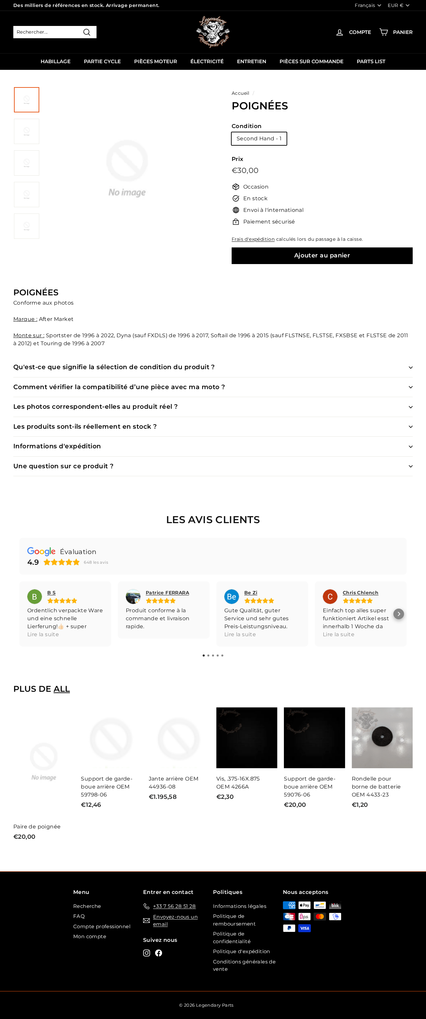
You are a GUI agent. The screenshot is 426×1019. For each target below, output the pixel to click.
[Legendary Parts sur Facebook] (158, 953)
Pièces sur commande (311, 61)
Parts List (371, 61)
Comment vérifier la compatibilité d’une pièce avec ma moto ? (119, 387)
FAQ (79, 916)
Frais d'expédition (253, 239)
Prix (238, 159)
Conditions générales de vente (244, 965)
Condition (247, 126)
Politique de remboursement (234, 920)
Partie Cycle (102, 61)
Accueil (241, 93)
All (62, 689)
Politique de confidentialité (232, 938)
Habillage (56, 61)
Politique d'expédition (241, 951)
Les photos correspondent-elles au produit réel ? (95, 406)
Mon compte (89, 936)
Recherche (87, 906)
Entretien (251, 61)
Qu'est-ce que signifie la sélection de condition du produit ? (114, 367)
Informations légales (239, 906)
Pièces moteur (155, 61)
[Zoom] (127, 176)
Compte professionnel (101, 926)
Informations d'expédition (57, 446)
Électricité (207, 61)
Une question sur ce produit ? (63, 466)
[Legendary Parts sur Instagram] (146, 953)
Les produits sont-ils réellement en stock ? (85, 426)
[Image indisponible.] (26, 99)
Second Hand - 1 (259, 138)
